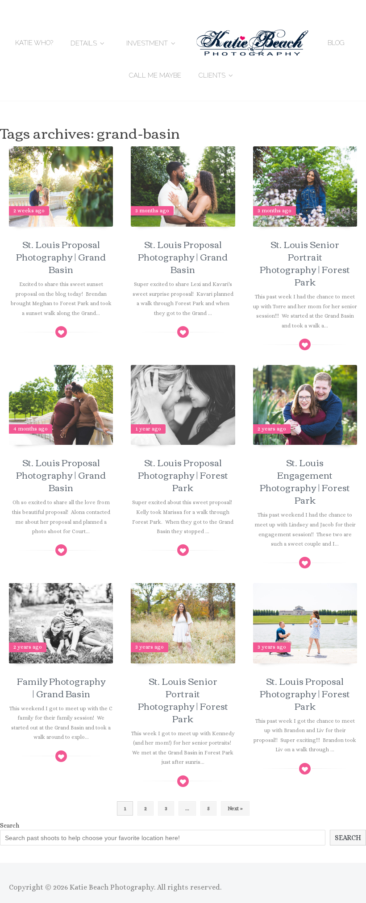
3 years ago (149, 647)
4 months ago (30, 429)
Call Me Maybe (155, 75)
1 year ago (148, 429)
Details (84, 43)
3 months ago (152, 210)
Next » (235, 808)
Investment (147, 43)
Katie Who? (34, 43)
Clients (212, 75)
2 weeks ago (29, 210)
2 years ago (272, 429)
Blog (336, 43)
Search (9, 825)
